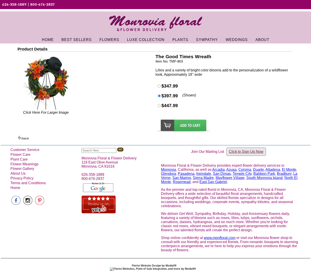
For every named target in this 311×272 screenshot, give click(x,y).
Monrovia (168, 169)
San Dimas (222, 174)
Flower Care (20, 154)
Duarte (258, 169)
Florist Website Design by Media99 (154, 265)
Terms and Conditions (28, 183)
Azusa (231, 169)
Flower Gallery (22, 169)
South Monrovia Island (264, 178)
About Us (17, 173)
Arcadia (218, 169)
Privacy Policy (21, 178)
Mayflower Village (230, 178)
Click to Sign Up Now (246, 152)
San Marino (181, 178)
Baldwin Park (264, 174)
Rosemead (182, 182)
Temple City (242, 174)
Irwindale (203, 174)
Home (15, 188)
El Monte (289, 169)
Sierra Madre (203, 178)
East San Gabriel (213, 182)
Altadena (272, 169)
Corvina (244, 169)
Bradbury (284, 174)
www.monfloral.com (219, 238)
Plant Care (19, 159)
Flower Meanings (24, 164)
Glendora (168, 174)
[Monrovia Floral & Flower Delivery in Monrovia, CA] (155, 33)
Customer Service (24, 150)
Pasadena (186, 174)
